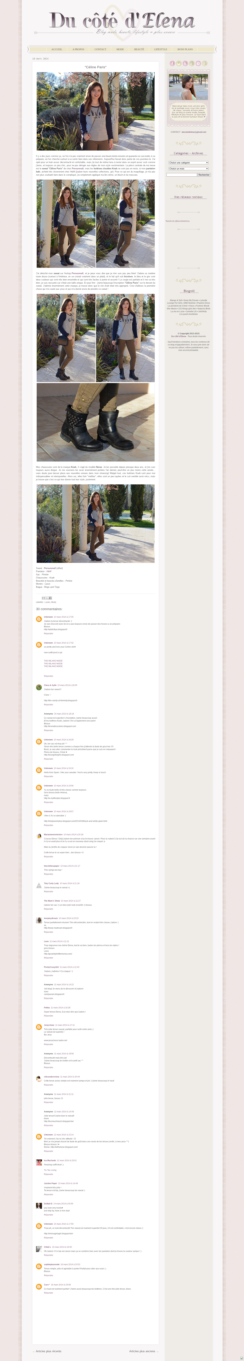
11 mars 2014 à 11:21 (59, 941)
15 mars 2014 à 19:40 (62, 1247)
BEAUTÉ (139, 49)
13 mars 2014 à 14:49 (68, 1183)
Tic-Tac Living (50, 1170)
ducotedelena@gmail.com (194, 132)
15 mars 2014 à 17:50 (64, 1224)
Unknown (48, 617)
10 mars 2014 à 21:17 (70, 866)
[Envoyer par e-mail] (43, 598)
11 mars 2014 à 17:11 (65, 1025)
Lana (46, 941)
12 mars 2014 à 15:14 (64, 1135)
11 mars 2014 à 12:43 (69, 967)
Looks (47, 602)
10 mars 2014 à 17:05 (64, 617)
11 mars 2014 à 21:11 (64, 1094)
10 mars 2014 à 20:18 (73, 834)
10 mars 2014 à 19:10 (64, 768)
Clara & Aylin (50, 685)
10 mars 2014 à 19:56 (64, 786)
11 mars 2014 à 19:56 (64, 1054)
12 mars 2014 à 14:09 (64, 1111)
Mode (53, 602)
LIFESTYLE (160, 49)
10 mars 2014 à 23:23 (69, 918)
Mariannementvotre (53, 834)
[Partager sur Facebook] (50, 598)
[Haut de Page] (242, 1358)
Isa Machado (50, 1160)
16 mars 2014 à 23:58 (61, 1285)
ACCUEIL (56, 49)
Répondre (48, 633)
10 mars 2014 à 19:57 (64, 811)
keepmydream (51, 918)
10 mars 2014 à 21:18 (70, 883)
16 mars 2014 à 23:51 (70, 1264)
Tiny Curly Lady (51, 883)
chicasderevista (51, 1077)
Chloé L (47, 1247)
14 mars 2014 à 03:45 (63, 1204)
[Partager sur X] (47, 598)
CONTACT (100, 49)
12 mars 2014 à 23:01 (67, 1160)
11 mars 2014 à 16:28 (60, 1008)
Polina (47, 1008)
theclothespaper (51, 866)
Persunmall (78, 168)
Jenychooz (49, 1025)
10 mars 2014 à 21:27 (71, 901)
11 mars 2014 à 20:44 (70, 1077)
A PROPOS (78, 49)
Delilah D (48, 1204)
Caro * (47, 1285)
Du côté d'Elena (178, 336)
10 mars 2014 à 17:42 (64, 643)
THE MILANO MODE (53, 661)
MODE (120, 49)
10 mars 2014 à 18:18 (64, 714)
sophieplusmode (52, 1264)
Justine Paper (50, 1183)
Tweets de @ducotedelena (177, 221)
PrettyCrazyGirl (51, 967)
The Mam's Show (52, 901)
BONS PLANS (185, 49)
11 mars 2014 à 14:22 (64, 984)
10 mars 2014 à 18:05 (67, 685)
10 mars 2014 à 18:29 (64, 740)
